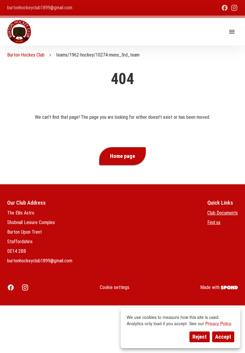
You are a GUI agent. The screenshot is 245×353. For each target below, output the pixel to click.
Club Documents (222, 213)
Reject (199, 337)
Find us (213, 222)
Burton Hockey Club (26, 55)
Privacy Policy (218, 323)
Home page (122, 156)
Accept (223, 337)
